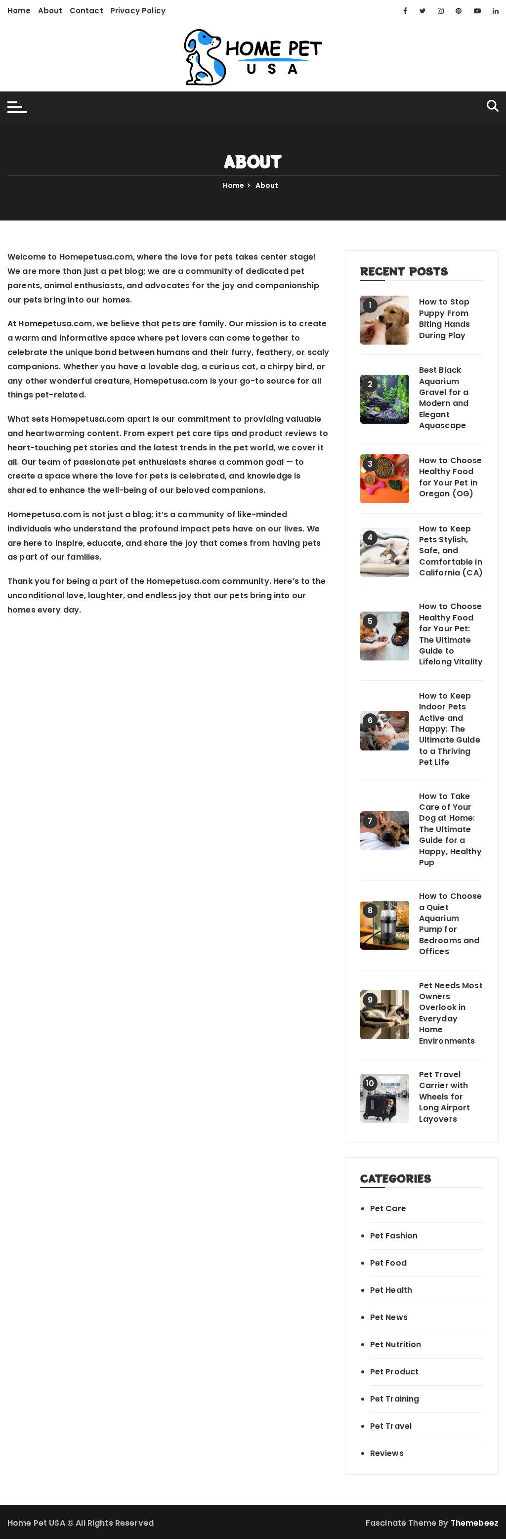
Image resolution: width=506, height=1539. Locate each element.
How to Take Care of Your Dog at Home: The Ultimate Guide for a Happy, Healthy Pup (450, 829)
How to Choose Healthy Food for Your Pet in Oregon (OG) (450, 477)
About (50, 10)
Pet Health (391, 1290)
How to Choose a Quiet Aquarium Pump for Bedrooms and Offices (450, 924)
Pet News (389, 1317)
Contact (86, 10)
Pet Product (394, 1371)
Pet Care (388, 1208)
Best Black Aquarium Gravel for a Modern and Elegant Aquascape (444, 398)
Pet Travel (391, 1426)
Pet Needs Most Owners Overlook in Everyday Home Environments (451, 1013)
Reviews (387, 1453)
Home (19, 10)
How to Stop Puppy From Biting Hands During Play (444, 319)
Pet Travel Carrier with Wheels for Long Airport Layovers (444, 1097)
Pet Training (395, 1399)
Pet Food (388, 1263)
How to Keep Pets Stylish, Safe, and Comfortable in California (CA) (451, 551)
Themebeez (475, 1523)
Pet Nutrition (396, 1344)
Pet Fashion (394, 1235)
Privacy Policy (138, 10)
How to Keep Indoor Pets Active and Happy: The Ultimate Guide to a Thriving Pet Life (449, 729)
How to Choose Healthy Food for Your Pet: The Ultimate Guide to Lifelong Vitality (451, 634)
